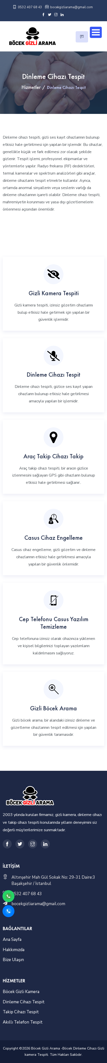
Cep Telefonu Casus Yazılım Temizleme (53, 622)
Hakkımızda (13, 950)
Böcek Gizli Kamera (21, 992)
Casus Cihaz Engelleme (53, 537)
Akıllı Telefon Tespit (23, 1022)
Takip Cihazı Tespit (21, 1012)
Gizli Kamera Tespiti (54, 293)
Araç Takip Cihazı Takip (53, 456)
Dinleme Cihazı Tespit (53, 374)
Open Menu (96, 32)
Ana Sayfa (12, 939)
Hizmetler (31, 87)
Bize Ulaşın (13, 960)
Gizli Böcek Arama (53, 708)
